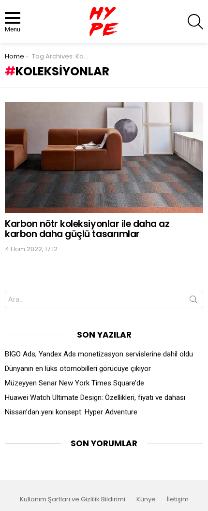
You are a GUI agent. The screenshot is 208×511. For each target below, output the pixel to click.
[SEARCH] (195, 22)
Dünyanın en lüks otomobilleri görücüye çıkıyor (78, 368)
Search (193, 301)
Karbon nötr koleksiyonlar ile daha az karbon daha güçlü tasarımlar (87, 229)
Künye (146, 499)
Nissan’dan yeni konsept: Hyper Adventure (71, 412)
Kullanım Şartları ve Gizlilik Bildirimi (72, 499)
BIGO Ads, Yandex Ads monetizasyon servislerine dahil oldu (99, 354)
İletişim (178, 499)
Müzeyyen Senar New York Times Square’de (74, 383)
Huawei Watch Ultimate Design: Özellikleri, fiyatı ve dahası (95, 397)
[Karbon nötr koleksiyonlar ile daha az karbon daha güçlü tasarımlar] (104, 157)
